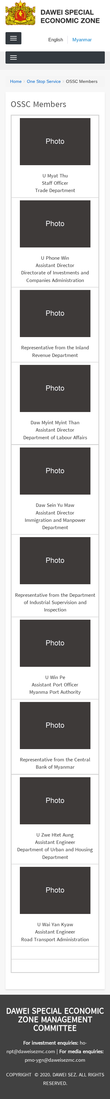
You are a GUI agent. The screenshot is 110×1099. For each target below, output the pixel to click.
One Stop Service (44, 81)
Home (16, 81)
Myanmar (82, 39)
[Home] (55, 12)
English (55, 39)
